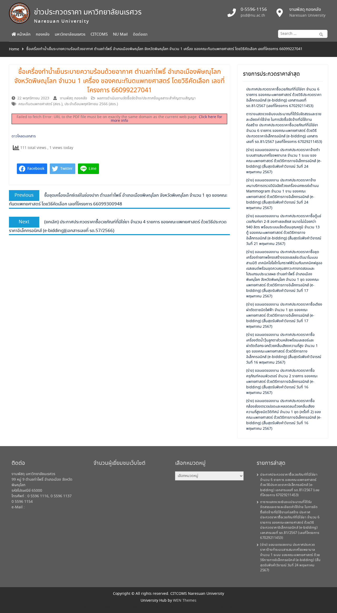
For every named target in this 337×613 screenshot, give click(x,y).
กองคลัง (42, 34)
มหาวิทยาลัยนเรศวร (70, 34)
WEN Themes (184, 600)
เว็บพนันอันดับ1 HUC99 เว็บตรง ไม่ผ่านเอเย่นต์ (245, 607)
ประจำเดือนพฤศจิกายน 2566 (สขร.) (91, 104)
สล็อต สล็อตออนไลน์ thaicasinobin (138, 607)
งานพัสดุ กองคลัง (73, 98)
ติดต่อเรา (140, 34)
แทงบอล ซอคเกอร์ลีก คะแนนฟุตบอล (223, 607)
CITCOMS (99, 34)
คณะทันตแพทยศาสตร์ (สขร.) (40, 104)
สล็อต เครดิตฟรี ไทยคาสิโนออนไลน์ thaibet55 (187, 607)
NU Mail (120, 34)
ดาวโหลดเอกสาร (24, 136)
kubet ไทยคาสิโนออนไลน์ (206, 607)
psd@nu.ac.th (253, 15)
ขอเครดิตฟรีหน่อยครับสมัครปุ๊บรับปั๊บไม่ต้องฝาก (92, 607)
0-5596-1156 (254, 10)
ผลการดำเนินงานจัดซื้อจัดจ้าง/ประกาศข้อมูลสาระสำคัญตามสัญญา (146, 98)
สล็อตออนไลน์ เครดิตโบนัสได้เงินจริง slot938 (116, 607)
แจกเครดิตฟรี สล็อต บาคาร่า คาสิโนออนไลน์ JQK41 (161, 607)
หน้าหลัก (23, 34)
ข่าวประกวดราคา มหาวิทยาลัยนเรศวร (88, 12)
